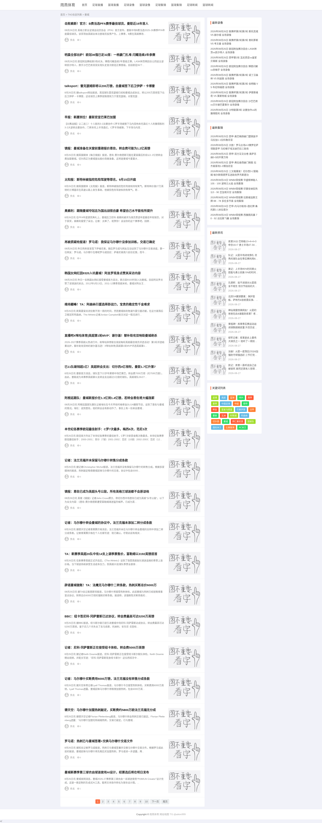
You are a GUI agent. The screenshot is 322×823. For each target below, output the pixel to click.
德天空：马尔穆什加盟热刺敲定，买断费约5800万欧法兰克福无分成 (110, 710)
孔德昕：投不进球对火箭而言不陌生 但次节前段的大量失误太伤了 (242, 286)
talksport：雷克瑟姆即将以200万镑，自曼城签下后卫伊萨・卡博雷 (110, 86)
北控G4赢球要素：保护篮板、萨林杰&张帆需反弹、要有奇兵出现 (243, 300)
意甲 (215, 403)
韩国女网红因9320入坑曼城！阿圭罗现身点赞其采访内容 (103, 273)
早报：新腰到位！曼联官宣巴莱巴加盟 (90, 117)
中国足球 (225, 403)
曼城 (226, 421)
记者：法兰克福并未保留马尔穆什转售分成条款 (96, 460)
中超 (236, 403)
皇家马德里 (226, 409)
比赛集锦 (230, 427)
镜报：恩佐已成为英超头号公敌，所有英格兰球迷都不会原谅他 (107, 491)
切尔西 (216, 421)
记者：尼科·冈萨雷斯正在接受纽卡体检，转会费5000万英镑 (105, 647)
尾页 (165, 801)
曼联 (215, 415)
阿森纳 (244, 415)
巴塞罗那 (241, 409)
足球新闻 (192, 5)
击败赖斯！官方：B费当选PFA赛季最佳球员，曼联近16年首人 (106, 23)
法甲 (252, 409)
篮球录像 (145, 5)
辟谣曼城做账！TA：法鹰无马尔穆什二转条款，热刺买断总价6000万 (111, 585)
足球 (215, 397)
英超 (223, 397)
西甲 (250, 397)
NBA (241, 397)
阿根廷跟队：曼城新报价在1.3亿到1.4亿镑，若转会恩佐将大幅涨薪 (109, 398)
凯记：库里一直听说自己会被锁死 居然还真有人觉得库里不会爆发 (242, 369)
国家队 (251, 421)
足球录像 (129, 5)
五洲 (223, 415)
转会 (215, 409)
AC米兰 (242, 427)
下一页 (155, 801)
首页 (84, 5)
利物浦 (233, 415)
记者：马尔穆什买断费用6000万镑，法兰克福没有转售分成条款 (107, 678)
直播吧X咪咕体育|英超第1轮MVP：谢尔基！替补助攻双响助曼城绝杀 (111, 335)
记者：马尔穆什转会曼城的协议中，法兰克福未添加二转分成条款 (108, 522)
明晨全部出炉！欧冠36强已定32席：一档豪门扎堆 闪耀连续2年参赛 (110, 55)
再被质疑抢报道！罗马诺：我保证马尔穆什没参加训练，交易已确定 (110, 242)
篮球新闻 (208, 5)
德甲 (245, 403)
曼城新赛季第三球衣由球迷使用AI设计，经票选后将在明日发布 (107, 772)
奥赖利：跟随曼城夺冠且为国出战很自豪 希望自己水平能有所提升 (109, 211)
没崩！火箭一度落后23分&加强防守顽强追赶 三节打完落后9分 (243, 355)
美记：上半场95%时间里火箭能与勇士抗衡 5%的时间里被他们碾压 (243, 272)
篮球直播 (113, 5)
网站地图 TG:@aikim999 (173, 814)
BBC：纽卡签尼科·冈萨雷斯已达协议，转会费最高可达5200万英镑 (109, 616)
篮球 (232, 397)
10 (146, 801)
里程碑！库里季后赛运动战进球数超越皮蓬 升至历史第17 (242, 327)
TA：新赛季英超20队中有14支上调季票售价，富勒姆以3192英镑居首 (111, 554)
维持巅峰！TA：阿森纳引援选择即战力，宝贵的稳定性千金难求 (107, 304)
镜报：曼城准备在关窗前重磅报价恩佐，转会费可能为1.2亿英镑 (107, 148)
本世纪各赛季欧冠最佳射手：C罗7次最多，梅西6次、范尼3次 (106, 429)
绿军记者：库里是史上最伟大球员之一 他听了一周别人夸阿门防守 (242, 341)
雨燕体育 (67, 5)
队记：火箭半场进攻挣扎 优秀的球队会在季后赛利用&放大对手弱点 (243, 258)
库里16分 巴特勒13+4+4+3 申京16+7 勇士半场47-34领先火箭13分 (242, 245)
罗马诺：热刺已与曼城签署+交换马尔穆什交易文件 (99, 741)
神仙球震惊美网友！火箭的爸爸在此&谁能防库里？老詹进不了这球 (243, 313)
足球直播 (97, 5)
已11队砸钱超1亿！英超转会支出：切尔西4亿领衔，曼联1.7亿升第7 (110, 366)
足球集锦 (160, 5)
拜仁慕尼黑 (237, 421)
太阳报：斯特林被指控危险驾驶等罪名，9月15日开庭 (100, 179)
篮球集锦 (176, 5)
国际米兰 (217, 427)
